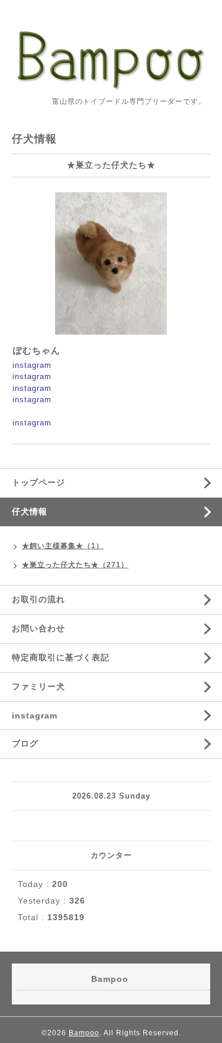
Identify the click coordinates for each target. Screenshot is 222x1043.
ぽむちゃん (36, 350)
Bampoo (84, 1033)
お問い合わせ (38, 628)
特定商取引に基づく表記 (61, 657)
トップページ (38, 482)
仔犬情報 (29, 511)
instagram (32, 365)
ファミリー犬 (38, 686)
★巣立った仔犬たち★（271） (75, 565)
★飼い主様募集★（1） (63, 546)
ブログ (25, 743)
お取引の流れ (38, 599)
